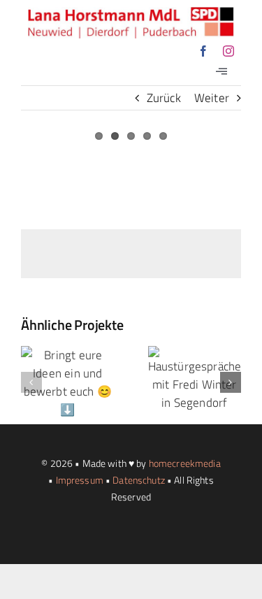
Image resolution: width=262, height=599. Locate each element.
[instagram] (228, 51)
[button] (31, 382)
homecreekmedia (185, 463)
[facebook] (203, 51)
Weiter (211, 98)
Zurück (164, 98)
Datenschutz (138, 479)
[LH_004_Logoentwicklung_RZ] (131, 12)
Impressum (79, 479)
